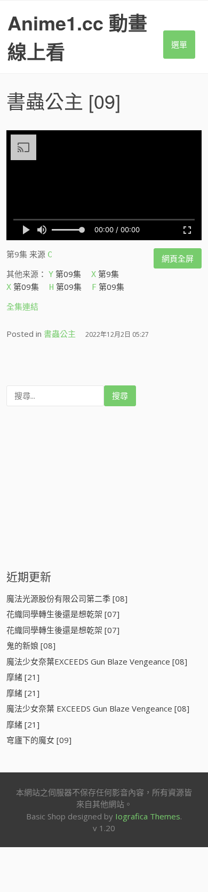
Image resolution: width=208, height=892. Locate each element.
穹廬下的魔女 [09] (38, 740)
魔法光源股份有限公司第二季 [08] (66, 598)
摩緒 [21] (22, 677)
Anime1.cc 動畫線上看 (77, 37)
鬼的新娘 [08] (30, 645)
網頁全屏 (178, 258)
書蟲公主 (44, 100)
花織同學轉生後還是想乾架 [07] (62, 614)
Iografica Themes (147, 816)
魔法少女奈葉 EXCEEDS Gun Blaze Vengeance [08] (97, 708)
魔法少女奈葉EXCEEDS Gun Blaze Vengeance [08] (96, 661)
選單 (179, 44)
